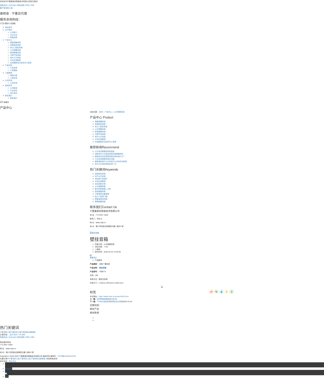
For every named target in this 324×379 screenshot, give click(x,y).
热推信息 (3, 5)
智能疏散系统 (15, 42)
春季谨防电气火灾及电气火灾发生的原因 (111, 161)
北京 (11, 334)
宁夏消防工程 (5, 332)
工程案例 (8, 72)
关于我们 (8, 29)
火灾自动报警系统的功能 (104, 159)
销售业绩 (13, 75)
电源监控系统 (15, 45)
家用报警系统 (15, 52)
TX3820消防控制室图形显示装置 (110, 301)
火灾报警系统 (15, 50)
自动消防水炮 (100, 183)
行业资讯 (13, 90)
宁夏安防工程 (16, 332)
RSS (27, 5)
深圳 (23, 334)
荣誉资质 (13, 37)
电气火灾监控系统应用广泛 (105, 164)
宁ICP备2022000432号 (66, 356)
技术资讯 (13, 93)
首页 (101, 111)
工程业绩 (13, 77)
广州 (19, 334)
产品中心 (8, 40)
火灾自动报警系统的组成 (104, 151)
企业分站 (12, 5)
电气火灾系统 (15, 57)
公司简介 (13, 32)
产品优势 (8, 65)
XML (33, 5)
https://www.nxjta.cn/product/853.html (114, 296)
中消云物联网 (15, 60)
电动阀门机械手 (101, 178)
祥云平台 (12, 361)
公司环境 (8, 80)
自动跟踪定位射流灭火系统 (20, 62)
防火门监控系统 (16, 47)
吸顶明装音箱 (102, 299)
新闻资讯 (8, 85)
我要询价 (93, 257)
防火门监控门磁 (101, 196)
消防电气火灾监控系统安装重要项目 (109, 153)
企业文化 (13, 35)
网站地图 (20, 5)
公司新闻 (13, 88)
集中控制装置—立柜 (103, 188)
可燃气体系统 (15, 55)
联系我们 (8, 95)
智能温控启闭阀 (101, 199)
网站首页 (8, 27)
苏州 (15, 334)
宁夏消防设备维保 (102, 194)
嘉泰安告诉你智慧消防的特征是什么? (109, 156)
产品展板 (13, 70)
